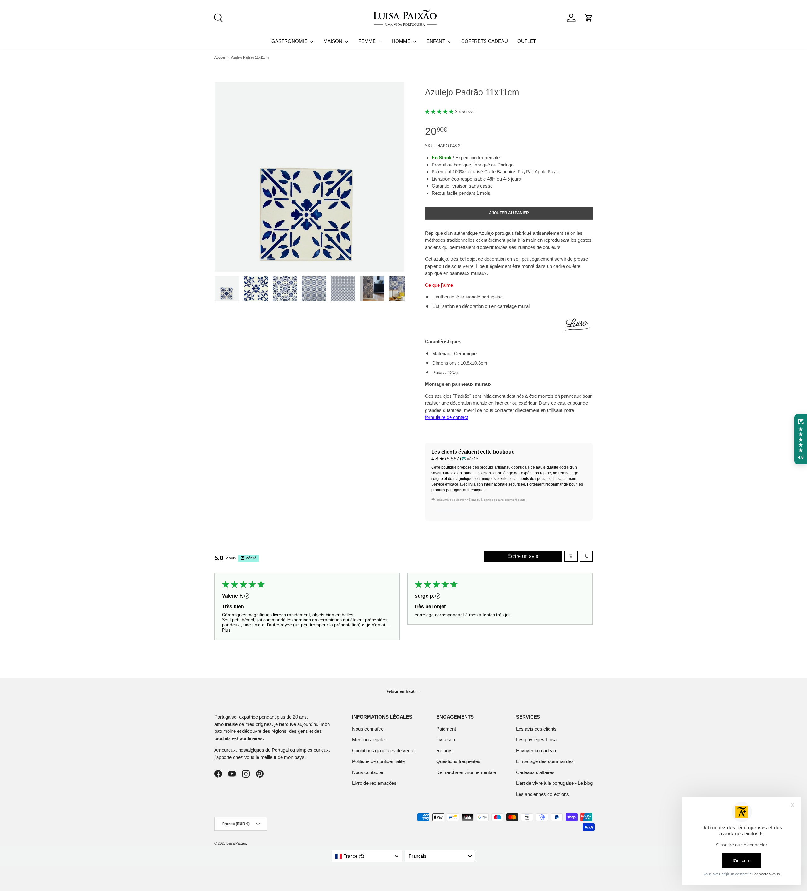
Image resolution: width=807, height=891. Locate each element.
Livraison (445, 739)
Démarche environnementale (466, 772)
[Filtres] (571, 556)
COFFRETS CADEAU (484, 41)
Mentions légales (369, 739)
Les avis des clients (536, 729)
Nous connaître (368, 729)
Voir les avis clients (455, 510)
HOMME (401, 41)
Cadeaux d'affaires (535, 772)
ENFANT (436, 41)
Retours (444, 750)
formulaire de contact (446, 417)
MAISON (332, 41)
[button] (589, 18)
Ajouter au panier (509, 213)
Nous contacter (368, 772)
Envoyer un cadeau (536, 750)
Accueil (219, 57)
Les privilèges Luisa (536, 739)
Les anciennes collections (542, 794)
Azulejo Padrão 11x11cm (250, 57)
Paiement (446, 729)
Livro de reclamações (374, 783)
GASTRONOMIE (289, 41)
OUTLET (526, 41)
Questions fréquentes (458, 761)
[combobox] (367, 856)
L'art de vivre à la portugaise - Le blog (554, 783)
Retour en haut (400, 691)
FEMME (367, 41)
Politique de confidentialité (378, 761)
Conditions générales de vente (383, 750)
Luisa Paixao (236, 843)
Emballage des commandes (545, 761)
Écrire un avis (523, 556)
